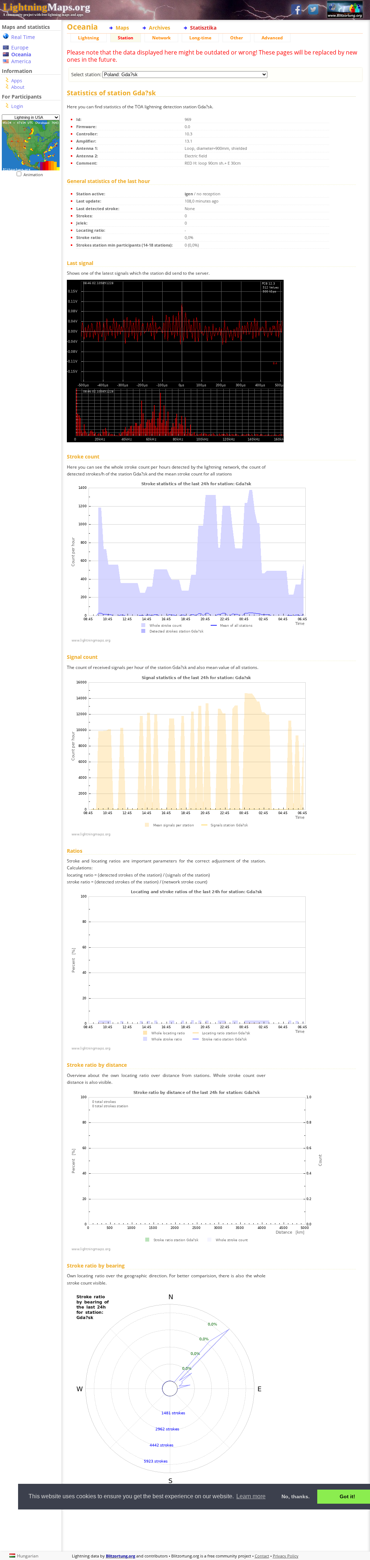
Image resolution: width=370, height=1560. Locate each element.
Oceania (21, 54)
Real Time (23, 37)
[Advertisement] (215, 1529)
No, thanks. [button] (295, 1496)
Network (161, 38)
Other (236, 38)
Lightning (88, 38)
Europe (20, 47)
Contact (262, 1556)
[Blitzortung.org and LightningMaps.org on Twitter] (313, 10)
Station (125, 38)
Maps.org (46, 7)
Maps (122, 27)
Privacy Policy (285, 1556)
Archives (159, 27)
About (18, 87)
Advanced (272, 38)
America (21, 61)
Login (17, 106)
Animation (34, 174)
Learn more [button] (251, 1496)
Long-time (200, 38)
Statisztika (203, 27)
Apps (16, 80)
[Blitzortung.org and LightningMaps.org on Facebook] (296, 10)
